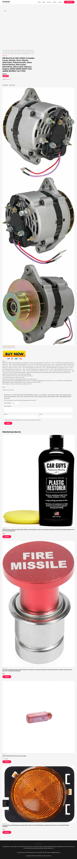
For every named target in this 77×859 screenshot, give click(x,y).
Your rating (7, 403)
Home (39, 2)
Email (40, 414)
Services (49, 2)
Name (6, 414)
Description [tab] (5, 85)
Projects (54, 2)
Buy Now (6, 76)
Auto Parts (8, 50)
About (43, 2)
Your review (7, 406)
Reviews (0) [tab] (12, 85)
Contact (60, 2)
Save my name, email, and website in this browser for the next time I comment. (23, 420)
